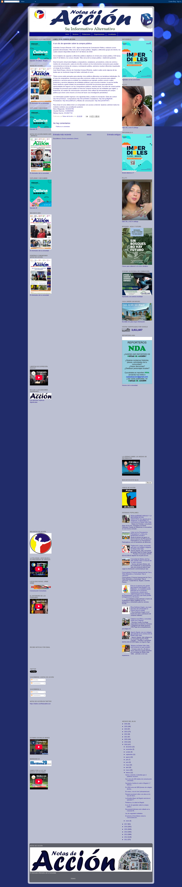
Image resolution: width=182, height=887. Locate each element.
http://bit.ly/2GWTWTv (102, 101)
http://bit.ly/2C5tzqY (59, 99)
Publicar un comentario (63, 126)
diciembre (129, 747)
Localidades (112, 34)
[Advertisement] (41, 331)
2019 (126, 742)
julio (127, 759)
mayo (128, 765)
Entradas (35, 680)
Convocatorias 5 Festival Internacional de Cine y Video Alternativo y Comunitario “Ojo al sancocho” (137, 574)
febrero (128, 772)
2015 (126, 829)
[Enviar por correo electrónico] (90, 116)
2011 (126, 839)
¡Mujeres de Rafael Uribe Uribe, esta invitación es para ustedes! (140, 646)
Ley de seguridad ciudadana (133, 813)
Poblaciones (86, 34)
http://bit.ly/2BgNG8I (105, 99)
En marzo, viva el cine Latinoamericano (137, 791)
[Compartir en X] (94, 116)
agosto (128, 757)
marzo (128, 770)
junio (127, 762)
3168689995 (69, 111)
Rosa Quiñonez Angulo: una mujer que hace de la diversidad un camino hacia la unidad (141, 608)
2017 (126, 824)
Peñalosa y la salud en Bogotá (134, 802)
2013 (126, 834)
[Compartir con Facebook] (96, 116)
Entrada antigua (113, 135)
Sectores (75, 34)
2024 (126, 729)
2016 (126, 826)
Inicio (67, 34)
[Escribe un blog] (92, 116)
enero (128, 821)
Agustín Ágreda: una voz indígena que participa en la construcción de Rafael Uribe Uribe (141, 634)
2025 (126, 726)
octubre (128, 752)
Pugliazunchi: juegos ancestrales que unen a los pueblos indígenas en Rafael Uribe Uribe (141, 547)
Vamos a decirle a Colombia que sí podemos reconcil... (136, 775)
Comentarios (36, 683)
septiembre (129, 754)
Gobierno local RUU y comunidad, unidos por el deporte (141, 619)
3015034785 (69, 109)
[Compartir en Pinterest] (98, 116)
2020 (126, 739)
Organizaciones (99, 34)
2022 (126, 734)
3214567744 (68, 113)
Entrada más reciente (62, 135)
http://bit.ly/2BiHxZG (69, 101)
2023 (126, 731)
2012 (126, 837)
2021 (126, 737)
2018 (126, 744)
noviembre (129, 749)
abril (127, 767)
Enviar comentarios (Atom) (70, 138)
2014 (126, 832)
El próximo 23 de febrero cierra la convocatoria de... (135, 816)
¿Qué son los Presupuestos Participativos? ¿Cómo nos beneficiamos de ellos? (139, 534)
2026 (126, 724)
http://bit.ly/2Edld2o (83, 99)
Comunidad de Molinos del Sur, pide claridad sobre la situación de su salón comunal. (141, 560)
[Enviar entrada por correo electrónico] (86, 116)
